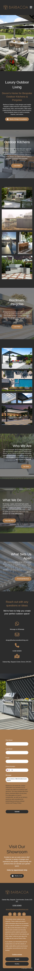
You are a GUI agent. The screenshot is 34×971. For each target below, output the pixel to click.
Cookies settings (17, 954)
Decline (17, 963)
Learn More (17, 165)
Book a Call (18, 876)
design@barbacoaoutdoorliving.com (17, 909)
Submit (17, 811)
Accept (17, 959)
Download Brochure (23, 579)
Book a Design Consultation (18, 119)
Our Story (26, 466)
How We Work (9, 520)
